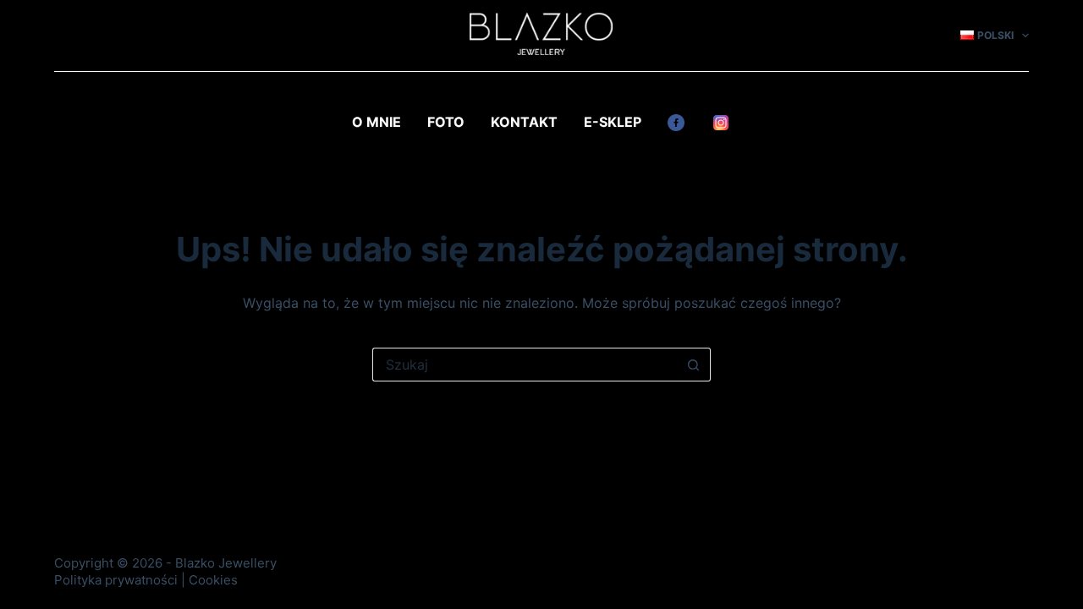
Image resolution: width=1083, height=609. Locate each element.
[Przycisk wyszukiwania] (694, 364)
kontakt (524, 121)
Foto (446, 121)
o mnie (376, 121)
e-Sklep (612, 121)
